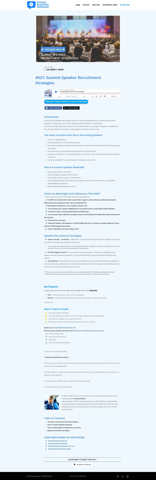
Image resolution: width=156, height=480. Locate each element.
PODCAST (86, 5)
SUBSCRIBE (125, 5)
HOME (78, 5)
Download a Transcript (84, 464)
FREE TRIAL (96, 5)
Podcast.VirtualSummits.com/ (87, 331)
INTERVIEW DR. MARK (110, 5)
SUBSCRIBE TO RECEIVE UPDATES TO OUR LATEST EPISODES (66, 102)
